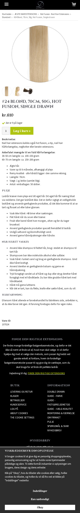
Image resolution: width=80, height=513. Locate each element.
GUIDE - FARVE (55, 396)
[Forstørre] (40, 53)
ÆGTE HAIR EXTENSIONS (26, 14)
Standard (6, 17)
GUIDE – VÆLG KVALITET (60, 409)
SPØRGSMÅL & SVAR (58, 426)
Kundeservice (18, 404)
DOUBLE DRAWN (56, 391)
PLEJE (50, 421)
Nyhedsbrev (54, 430)
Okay (40, 507)
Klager (14, 396)
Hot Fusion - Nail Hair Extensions (54, 14)
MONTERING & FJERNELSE (61, 413)
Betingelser (17, 400)
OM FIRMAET (54, 417)
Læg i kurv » (21, 131)
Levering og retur (21, 391)
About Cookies (19, 413)
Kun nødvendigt (40, 499)
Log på (14, 409)
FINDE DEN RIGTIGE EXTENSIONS (46, 373)
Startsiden (6, 14)
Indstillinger (40, 491)
